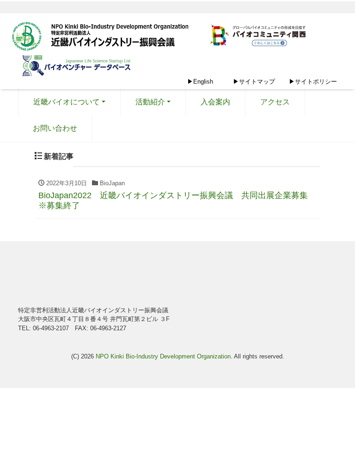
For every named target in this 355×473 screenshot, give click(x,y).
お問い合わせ (55, 128)
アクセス (275, 102)
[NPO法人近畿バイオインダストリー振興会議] (103, 37)
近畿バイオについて (66, 102)
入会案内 (215, 102)
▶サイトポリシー (313, 81)
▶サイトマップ (254, 81)
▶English (200, 81)
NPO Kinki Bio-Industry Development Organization (163, 356)
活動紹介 (150, 102)
